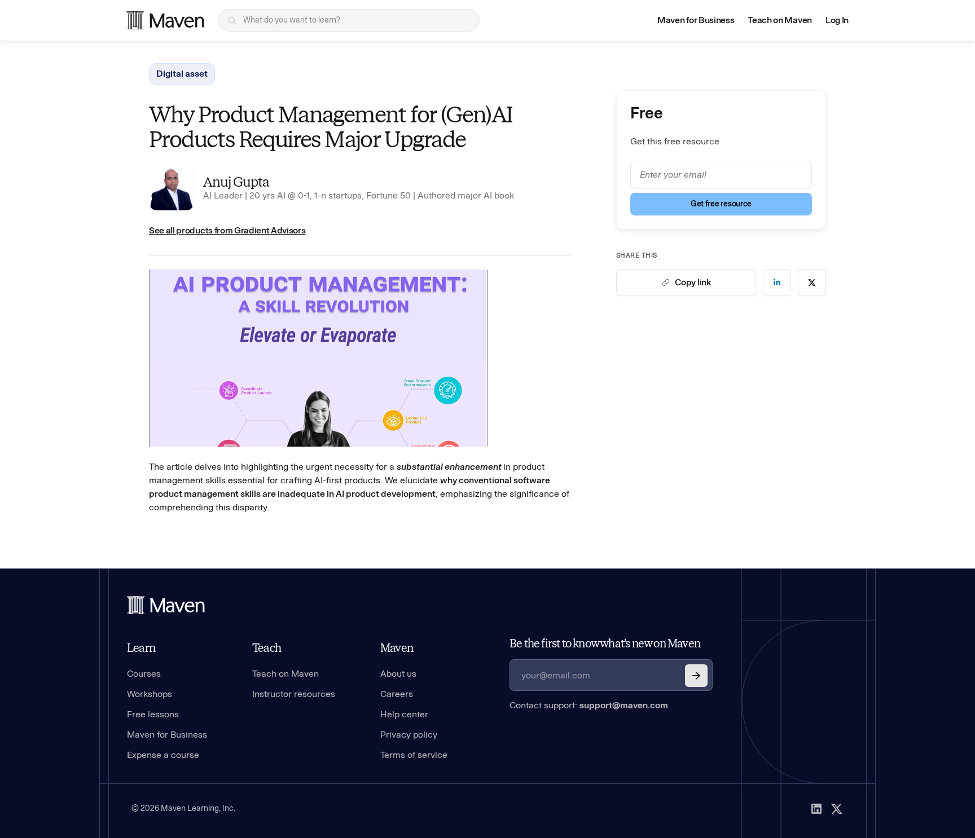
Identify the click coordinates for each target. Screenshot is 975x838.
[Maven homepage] (165, 20)
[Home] (165, 605)
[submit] (696, 675)
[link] (777, 282)
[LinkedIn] (816, 808)
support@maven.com (623, 705)
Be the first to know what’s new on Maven (605, 643)
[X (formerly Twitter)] (837, 808)
